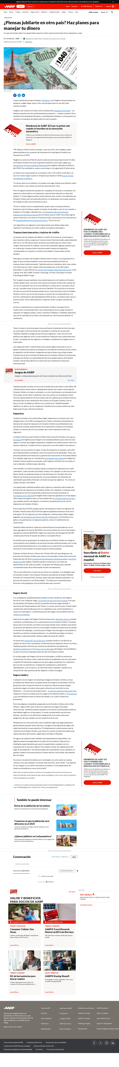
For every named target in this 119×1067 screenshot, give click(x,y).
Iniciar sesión (56, 856)
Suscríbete (97, 570)
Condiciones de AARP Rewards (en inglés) (17, 1046)
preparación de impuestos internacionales (49, 559)
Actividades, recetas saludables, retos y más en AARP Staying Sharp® (59, 980)
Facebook (15, 96)
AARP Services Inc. (65, 1024)
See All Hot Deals (86, 905)
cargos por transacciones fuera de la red (54, 270)
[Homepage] (9, 6)
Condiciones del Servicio (34, 1042)
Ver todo (71, 380)
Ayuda (68, 6)
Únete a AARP (31, 143)
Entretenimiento (21, 369)
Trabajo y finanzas (52, 926)
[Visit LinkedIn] (113, 1043)
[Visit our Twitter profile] (100, 1043)
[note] (40, 91)
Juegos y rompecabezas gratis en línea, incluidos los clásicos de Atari (43, 376)
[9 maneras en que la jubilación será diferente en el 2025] (66, 825)
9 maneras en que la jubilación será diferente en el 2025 (31, 822)
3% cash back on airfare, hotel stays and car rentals (59, 936)
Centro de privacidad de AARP (13, 1042)
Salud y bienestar (51, 973)
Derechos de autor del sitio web (44, 1046)
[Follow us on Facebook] (94, 1043)
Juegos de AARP (24, 372)
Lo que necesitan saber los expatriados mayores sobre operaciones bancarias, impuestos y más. (43, 33)
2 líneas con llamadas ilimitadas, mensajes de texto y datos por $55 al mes (24, 936)
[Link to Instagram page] (106, 1043)
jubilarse (46, 100)
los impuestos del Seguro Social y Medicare (39, 517)
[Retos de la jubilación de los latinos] (66, 810)
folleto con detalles (21, 614)
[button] (112, 12)
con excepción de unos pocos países (53, 600)
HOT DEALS (86, 895)
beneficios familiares (22, 649)
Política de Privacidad (97, 577)
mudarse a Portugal (62, 110)
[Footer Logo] (18, 1008)
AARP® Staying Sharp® (57, 976)
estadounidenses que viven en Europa (31, 220)
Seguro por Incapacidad (44, 649)
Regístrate (98, 6)
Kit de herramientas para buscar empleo (22, 977)
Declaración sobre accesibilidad (56, 1042)
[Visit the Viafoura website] (50, 882)
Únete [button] (20, 6)
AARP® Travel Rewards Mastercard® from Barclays (59, 930)
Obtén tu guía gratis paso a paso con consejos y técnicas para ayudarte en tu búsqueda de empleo (22, 983)
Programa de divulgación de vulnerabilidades (18, 1049)
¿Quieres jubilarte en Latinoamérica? (33, 836)
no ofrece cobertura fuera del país (62, 691)
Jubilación (8, 17)
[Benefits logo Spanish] (9, 373)
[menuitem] (5, 13)
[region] (45, 870)
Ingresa (108, 6)
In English (28, 42)
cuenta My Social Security (35, 640)
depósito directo (63, 619)
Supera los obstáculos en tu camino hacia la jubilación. (31, 809)
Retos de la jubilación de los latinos (32, 805)
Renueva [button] (30, 6)
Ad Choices (39, 1049)
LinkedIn (24, 96)
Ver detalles (19, 380)
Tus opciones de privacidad (55, 1049)
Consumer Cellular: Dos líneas (22, 930)
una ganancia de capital (54, 458)
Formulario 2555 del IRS (23, 495)
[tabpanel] (102, 12)
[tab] (21, 871)
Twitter (19, 96)
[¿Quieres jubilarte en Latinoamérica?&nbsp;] (66, 840)
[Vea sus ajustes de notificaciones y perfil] (77, 870)
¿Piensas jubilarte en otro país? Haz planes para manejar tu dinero (51, 25)
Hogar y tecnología (17, 926)
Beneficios (74, 6)
